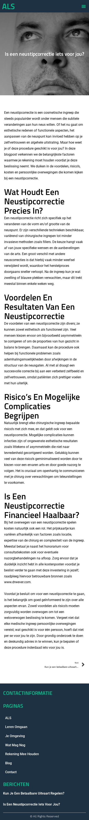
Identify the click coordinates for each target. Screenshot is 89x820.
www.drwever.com (17, 582)
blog (8, 763)
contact (11, 772)
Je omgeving (15, 736)
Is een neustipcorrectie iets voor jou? (31, 804)
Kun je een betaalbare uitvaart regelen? (33, 793)
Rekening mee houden (22, 754)
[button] (83, 6)
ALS (8, 6)
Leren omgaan (16, 727)
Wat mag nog (15, 745)
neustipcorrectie (22, 218)
